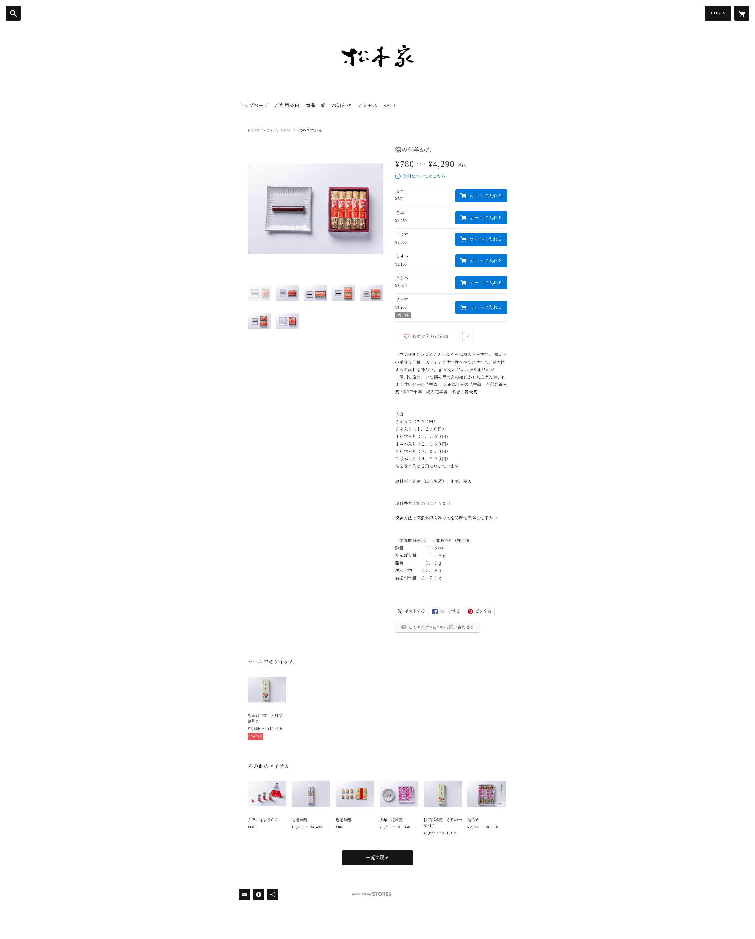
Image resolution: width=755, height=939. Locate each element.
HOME (254, 130)
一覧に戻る (377, 857)
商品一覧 (316, 105)
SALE (390, 105)
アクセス (367, 105)
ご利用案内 (287, 105)
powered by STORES (372, 894)
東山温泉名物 (279, 130)
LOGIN (718, 13)
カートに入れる (486, 196)
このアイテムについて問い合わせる (441, 627)
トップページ (254, 105)
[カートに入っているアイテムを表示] (741, 13)
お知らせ (341, 105)
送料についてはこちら (424, 176)
